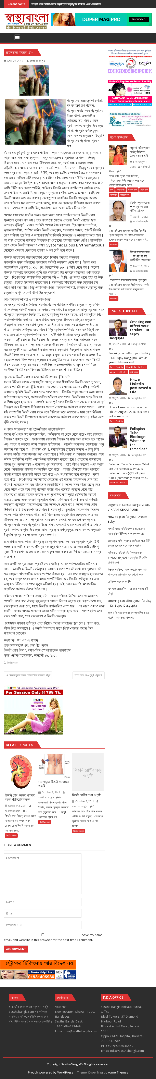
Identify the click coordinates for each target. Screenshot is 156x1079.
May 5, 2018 (118, 398)
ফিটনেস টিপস (132, 189)
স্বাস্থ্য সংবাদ (124, 194)
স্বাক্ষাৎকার (113, 194)
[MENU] (17, 37)
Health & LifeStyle (136, 366)
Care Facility (116, 366)
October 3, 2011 (17, 806)
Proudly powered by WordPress (50, 1072)
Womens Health (118, 372)
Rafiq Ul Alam (138, 344)
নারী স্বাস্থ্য (134, 372)
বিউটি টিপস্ (144, 189)
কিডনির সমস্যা (12, 662)
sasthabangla (37, 61)
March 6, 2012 (141, 266)
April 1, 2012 (140, 216)
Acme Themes (118, 1072)
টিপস (111, 189)
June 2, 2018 (118, 344)
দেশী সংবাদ (121, 189)
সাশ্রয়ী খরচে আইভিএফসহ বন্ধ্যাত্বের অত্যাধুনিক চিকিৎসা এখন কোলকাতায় (66, 4)
